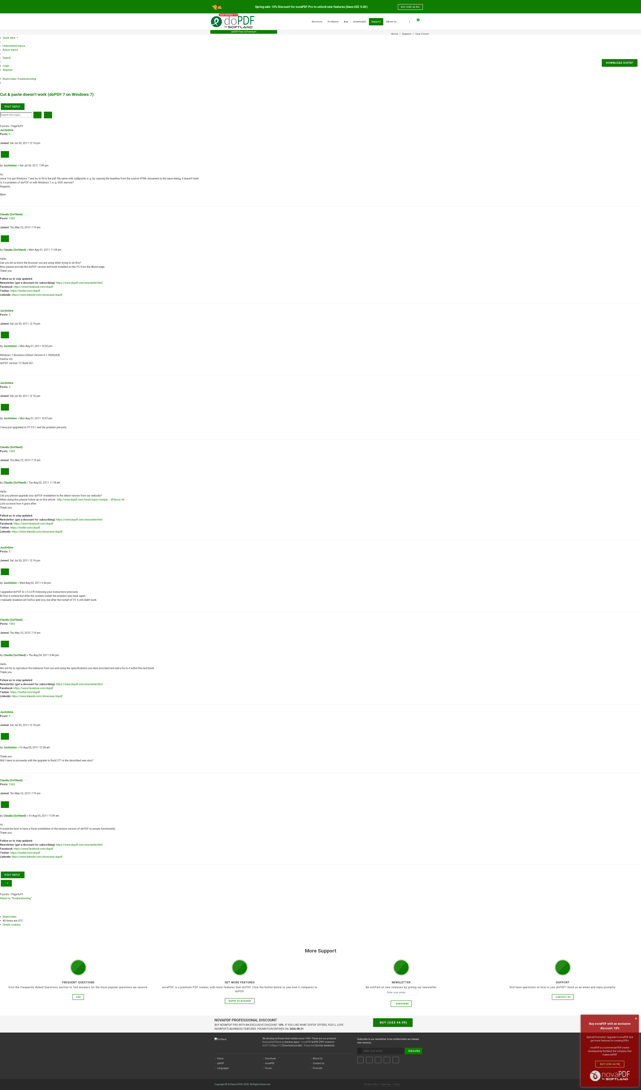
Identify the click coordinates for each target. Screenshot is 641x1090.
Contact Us (563, 997)
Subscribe (401, 1004)
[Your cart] (416, 21)
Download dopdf (619, 62)
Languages (223, 1068)
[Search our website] (427, 21)
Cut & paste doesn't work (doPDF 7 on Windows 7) (47, 94)
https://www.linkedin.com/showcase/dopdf (37, 294)
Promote (317, 1068)
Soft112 (266, 1045)
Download (270, 1058)
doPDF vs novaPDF (240, 1001)
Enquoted (309, 1045)
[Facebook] (360, 1060)
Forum (268, 1068)
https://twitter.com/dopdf (25, 290)
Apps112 (277, 1045)
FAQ (78, 997)
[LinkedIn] (378, 1060)
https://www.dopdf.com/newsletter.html (79, 282)
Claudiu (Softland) (11, 214)
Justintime (6, 130)
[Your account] (422, 20)
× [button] (636, 1018)
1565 (12, 218)
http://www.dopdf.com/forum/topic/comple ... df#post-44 (90, 499)
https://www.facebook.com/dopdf (33, 286)
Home (220, 1058)
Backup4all (268, 1042)
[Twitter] (369, 1060)
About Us (318, 1058)
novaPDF (306, 1042)
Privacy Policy (371, 1084)
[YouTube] (387, 1060)
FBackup (279, 1042)
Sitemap (385, 1084)
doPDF (220, 1063)
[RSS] (396, 1060)
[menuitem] (14, 45)
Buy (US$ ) (410, 7)
